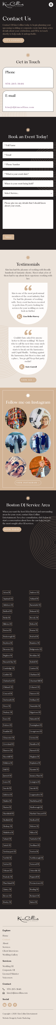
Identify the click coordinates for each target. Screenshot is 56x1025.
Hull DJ (5, 769)
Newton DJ (34, 851)
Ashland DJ (34, 599)
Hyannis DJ (34, 769)
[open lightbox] (16, 418)
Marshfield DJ (8, 814)
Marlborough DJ (36, 807)
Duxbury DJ (7, 712)
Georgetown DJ (36, 731)
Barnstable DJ (35, 605)
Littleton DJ (7, 795)
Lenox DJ (6, 782)
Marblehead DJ (35, 801)
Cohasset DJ (34, 687)
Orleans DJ (7, 870)
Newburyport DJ (9, 851)
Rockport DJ (34, 896)
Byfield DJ (33, 662)
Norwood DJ (34, 864)
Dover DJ (6, 706)
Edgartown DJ (35, 712)
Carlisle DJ (7, 675)
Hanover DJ (7, 750)
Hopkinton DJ (35, 763)
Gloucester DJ (8, 738)
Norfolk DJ (7, 858)
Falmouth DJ (34, 719)
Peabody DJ (7, 877)
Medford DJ (34, 820)
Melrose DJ (34, 826)
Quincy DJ (7, 889)
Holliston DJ (7, 763)
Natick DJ (6, 845)
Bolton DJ (33, 624)
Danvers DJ (34, 694)
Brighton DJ (7, 656)
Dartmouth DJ (8, 700)
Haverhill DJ (7, 757)
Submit (8, 237)
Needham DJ (34, 845)
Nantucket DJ (35, 839)
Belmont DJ (34, 611)
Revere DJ (7, 896)
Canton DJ (34, 668)
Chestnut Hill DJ (36, 681)
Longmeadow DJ (36, 795)
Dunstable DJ (35, 706)
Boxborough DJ (8, 637)
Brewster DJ (7, 649)
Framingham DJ (36, 725)
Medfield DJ (7, 820)
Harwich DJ (34, 750)
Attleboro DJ (8, 605)
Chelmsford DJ (8, 681)
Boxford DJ (34, 637)
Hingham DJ (34, 757)
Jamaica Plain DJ (36, 776)
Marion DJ (7, 807)
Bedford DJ (7, 611)
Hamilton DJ (34, 744)
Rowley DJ (7, 902)
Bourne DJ (34, 630)
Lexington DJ (34, 782)
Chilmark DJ (7, 687)
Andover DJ (34, 592)
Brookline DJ (34, 656)
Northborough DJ (36, 858)
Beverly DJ (34, 618)
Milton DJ (33, 833)
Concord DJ (7, 694)
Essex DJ (6, 719)
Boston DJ (7, 630)
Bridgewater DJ (35, 649)
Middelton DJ (8, 833)
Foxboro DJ (7, 725)
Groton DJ (34, 738)
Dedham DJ (34, 700)
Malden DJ (7, 801)
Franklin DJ (7, 731)
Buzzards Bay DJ (9, 662)
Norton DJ (7, 864)
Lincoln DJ (7, 788)
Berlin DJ (6, 618)
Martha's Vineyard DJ (38, 814)
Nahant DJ (7, 839)
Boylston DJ (7, 643)
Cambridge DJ (8, 668)
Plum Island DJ (8, 883)
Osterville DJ (35, 870)
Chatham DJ (34, 675)
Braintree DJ (34, 643)
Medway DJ (7, 826)
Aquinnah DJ (8, 599)
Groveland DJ (8, 744)
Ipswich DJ (7, 776)
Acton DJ (6, 592)
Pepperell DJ (34, 877)
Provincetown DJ (36, 883)
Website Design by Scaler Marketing (16, 1018)
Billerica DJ (7, 624)
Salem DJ (33, 902)
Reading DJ (34, 889)
